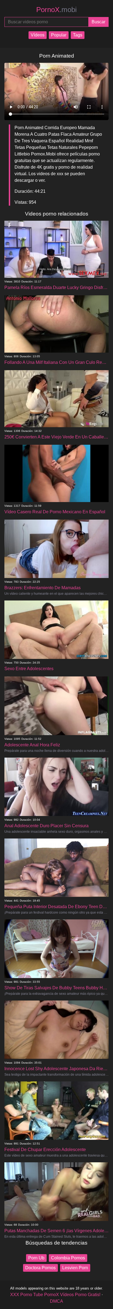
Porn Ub (36, 1258)
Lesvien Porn (75, 1267)
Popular (58, 35)
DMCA (56, 1301)
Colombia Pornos (68, 1258)
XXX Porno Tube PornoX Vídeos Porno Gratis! (55, 1294)
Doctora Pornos (40, 1267)
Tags (77, 35)
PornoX (56, 9)
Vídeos (37, 35)
